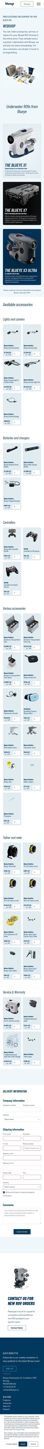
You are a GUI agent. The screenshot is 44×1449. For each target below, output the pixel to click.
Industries (7, 1403)
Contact (27, 4)
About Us (6, 1406)
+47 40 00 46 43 (9, 1387)
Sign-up (9, 1368)
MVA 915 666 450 (9, 1384)
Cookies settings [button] (11, 1444)
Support (6, 1409)
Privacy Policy (19, 1429)
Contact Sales (17, 1328)
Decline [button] (33, 1444)
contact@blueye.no (11, 1390)
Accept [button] (23, 1444)
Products (6, 1400)
